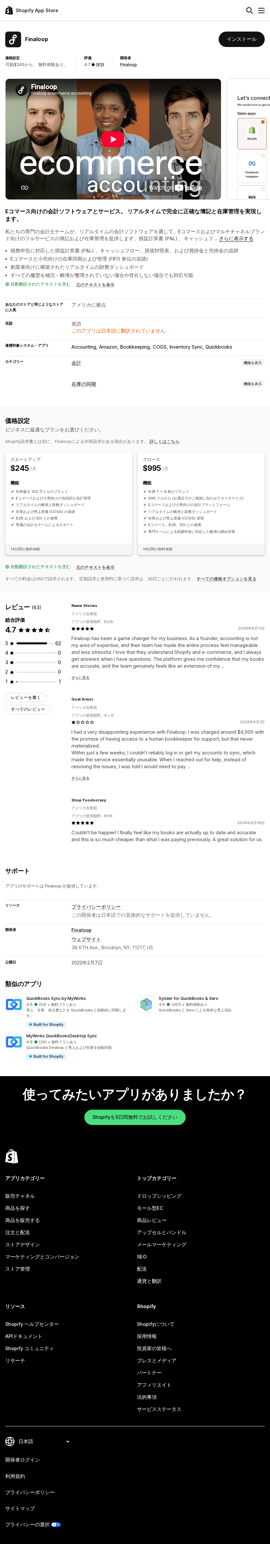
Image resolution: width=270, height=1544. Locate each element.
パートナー (149, 1373)
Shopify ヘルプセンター (32, 1324)
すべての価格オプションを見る (226, 578)
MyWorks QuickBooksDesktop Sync (61, 1035)
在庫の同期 (83, 384)
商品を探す (17, 1208)
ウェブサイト (86, 939)
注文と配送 (17, 1232)
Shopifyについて (156, 1324)
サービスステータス (159, 1409)
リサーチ (15, 1361)
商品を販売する (22, 1220)
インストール (241, 39)
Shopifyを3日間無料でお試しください (135, 1117)
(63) (100, 64)
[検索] (249, 10)
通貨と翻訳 (149, 1281)
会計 (76, 363)
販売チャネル (20, 1196)
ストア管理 (17, 1269)
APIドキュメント (23, 1336)
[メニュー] (261, 10)
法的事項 (147, 1397)
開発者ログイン (22, 1460)
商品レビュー (152, 1220)
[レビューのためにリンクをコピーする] (101, 606)
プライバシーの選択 (27, 1525)
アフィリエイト (154, 1385)
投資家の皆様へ (154, 1348)
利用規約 (15, 1476)
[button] (68, 1012)
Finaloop (128, 64)
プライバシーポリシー (96, 907)
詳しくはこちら (164, 441)
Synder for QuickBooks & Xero (188, 998)
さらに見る (80, 677)
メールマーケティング (161, 1245)
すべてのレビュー (28, 709)
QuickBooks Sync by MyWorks (56, 998)
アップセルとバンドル (161, 1232)
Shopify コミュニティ (29, 1348)
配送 (142, 1269)
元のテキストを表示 (95, 284)
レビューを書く (26, 697)
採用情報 (147, 1336)
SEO (142, 1257)
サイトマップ (20, 1508)
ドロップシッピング (159, 1196)
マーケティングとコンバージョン (42, 1257)
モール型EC (150, 1208)
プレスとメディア (156, 1361)
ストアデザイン (22, 1245)
